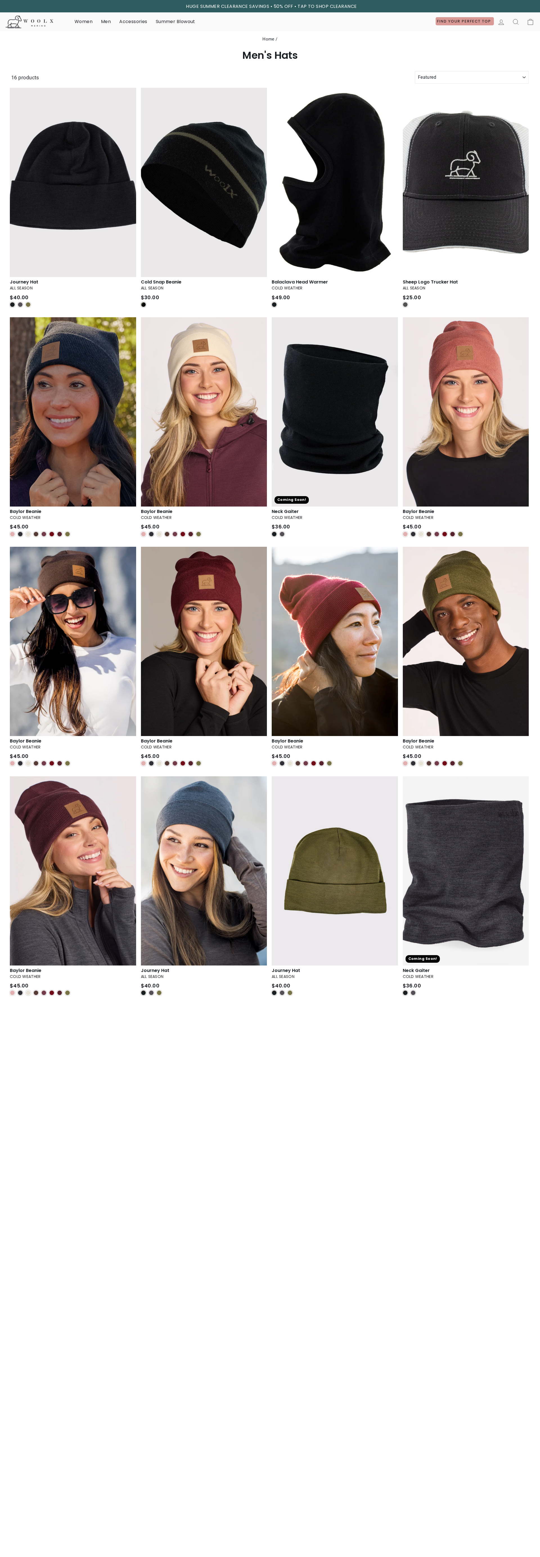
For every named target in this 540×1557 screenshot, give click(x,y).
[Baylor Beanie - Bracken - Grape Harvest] (44, 763)
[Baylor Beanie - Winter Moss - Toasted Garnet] (452, 763)
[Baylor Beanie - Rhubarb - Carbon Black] (282, 763)
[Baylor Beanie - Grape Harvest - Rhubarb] (52, 993)
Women (84, 21)
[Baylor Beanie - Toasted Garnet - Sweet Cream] (159, 763)
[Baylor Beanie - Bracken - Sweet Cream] (28, 763)
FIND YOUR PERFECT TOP (464, 21)
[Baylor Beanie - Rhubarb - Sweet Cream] (290, 763)
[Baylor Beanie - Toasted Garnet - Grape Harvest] (175, 763)
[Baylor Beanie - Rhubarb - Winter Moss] (329, 763)
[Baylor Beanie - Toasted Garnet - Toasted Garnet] (191, 763)
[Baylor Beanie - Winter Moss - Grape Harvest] (437, 763)
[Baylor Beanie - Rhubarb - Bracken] (298, 763)
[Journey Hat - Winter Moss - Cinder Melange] (282, 993)
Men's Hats (270, 55)
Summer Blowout (175, 21)
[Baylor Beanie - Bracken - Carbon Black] (20, 763)
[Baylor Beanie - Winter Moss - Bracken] (429, 763)
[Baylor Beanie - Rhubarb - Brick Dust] (274, 763)
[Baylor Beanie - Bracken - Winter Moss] (67, 763)
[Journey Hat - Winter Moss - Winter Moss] (290, 993)
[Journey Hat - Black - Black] (12, 304)
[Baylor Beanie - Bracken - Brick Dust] (12, 763)
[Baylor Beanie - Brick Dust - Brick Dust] (405, 534)
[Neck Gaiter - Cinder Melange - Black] (405, 993)
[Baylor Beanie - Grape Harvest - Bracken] (36, 993)
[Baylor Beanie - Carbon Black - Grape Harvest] (44, 534)
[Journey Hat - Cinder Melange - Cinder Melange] (151, 993)
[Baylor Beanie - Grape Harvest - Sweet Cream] (28, 993)
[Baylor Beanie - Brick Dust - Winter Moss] (460, 534)
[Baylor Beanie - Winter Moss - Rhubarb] (444, 763)
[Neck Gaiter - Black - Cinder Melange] (282, 534)
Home (268, 39)
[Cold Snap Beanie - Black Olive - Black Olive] (143, 304)
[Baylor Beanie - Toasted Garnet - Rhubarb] (183, 763)
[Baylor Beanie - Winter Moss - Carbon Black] (413, 763)
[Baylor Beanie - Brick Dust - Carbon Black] (413, 534)
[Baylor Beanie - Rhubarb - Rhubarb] (313, 763)
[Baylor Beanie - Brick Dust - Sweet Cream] (421, 534)
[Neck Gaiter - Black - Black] (274, 534)
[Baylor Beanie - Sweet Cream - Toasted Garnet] (191, 534)
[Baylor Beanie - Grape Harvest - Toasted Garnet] (59, 993)
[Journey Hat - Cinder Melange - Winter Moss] (159, 993)
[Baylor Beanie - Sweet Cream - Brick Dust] (143, 534)
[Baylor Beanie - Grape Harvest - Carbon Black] (20, 993)
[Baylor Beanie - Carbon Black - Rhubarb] (52, 534)
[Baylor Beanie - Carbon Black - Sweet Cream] (28, 534)
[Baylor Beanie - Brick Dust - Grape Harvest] (437, 534)
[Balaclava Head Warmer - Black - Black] (274, 304)
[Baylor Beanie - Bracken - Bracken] (36, 763)
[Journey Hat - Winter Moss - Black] (274, 993)
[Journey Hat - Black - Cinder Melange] (20, 304)
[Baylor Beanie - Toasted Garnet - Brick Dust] (143, 763)
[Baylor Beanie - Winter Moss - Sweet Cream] (421, 763)
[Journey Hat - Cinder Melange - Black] (143, 993)
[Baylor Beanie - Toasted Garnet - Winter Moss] (198, 763)
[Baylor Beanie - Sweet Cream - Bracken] (167, 534)
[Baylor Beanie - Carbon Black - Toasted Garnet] (59, 534)
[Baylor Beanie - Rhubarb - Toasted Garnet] (321, 763)
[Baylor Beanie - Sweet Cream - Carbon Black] (151, 534)
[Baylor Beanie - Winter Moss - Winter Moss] (460, 763)
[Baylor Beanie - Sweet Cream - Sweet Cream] (159, 534)
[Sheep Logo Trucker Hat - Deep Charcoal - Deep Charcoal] (405, 304)
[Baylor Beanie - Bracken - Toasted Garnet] (59, 763)
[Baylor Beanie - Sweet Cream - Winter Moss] (198, 534)
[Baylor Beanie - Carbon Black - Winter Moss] (67, 534)
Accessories (133, 21)
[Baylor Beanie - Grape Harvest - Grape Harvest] (44, 993)
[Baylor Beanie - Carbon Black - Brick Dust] (12, 534)
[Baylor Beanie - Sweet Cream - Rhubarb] (183, 534)
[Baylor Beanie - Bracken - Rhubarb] (52, 763)
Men (106, 21)
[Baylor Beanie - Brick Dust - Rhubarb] (444, 534)
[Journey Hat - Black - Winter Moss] (28, 304)
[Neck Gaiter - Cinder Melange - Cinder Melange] (413, 993)
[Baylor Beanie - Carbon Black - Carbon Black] (20, 534)
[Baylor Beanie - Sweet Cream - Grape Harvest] (175, 534)
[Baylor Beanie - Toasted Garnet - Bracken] (167, 763)
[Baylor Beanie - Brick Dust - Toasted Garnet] (452, 534)
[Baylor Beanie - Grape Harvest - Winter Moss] (67, 993)
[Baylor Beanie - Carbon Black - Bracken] (36, 534)
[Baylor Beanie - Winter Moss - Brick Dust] (405, 763)
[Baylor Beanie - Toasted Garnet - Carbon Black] (151, 763)
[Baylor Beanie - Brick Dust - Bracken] (429, 534)
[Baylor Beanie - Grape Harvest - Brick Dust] (12, 993)
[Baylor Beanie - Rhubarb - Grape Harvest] (306, 763)
